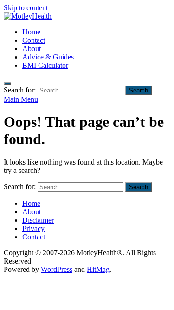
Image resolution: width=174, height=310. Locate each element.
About (31, 49)
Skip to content (26, 8)
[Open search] (7, 83)
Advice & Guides (48, 57)
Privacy (33, 228)
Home (31, 32)
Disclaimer (38, 220)
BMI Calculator (45, 65)
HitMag (98, 269)
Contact (33, 40)
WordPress (56, 269)
